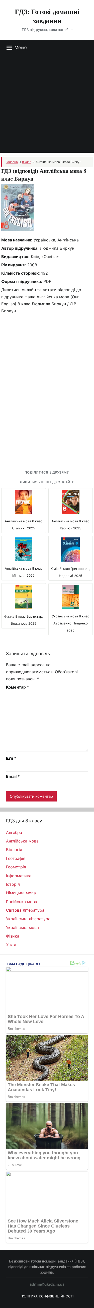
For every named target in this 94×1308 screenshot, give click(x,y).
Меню (21, 47)
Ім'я (11, 758)
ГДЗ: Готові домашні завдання (47, 16)
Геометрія (16, 866)
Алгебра (14, 832)
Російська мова (21, 901)
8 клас (26, 162)
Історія (13, 884)
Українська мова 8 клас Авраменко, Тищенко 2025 (70, 623)
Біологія (14, 849)
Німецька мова (21, 892)
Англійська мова (22, 840)
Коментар (17, 687)
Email (13, 776)
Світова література (25, 910)
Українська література (28, 918)
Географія (15, 858)
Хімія (11, 944)
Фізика (12, 936)
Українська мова (22, 927)
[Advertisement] (47, 105)
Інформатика (18, 875)
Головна (12, 162)
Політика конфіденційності (47, 1296)
